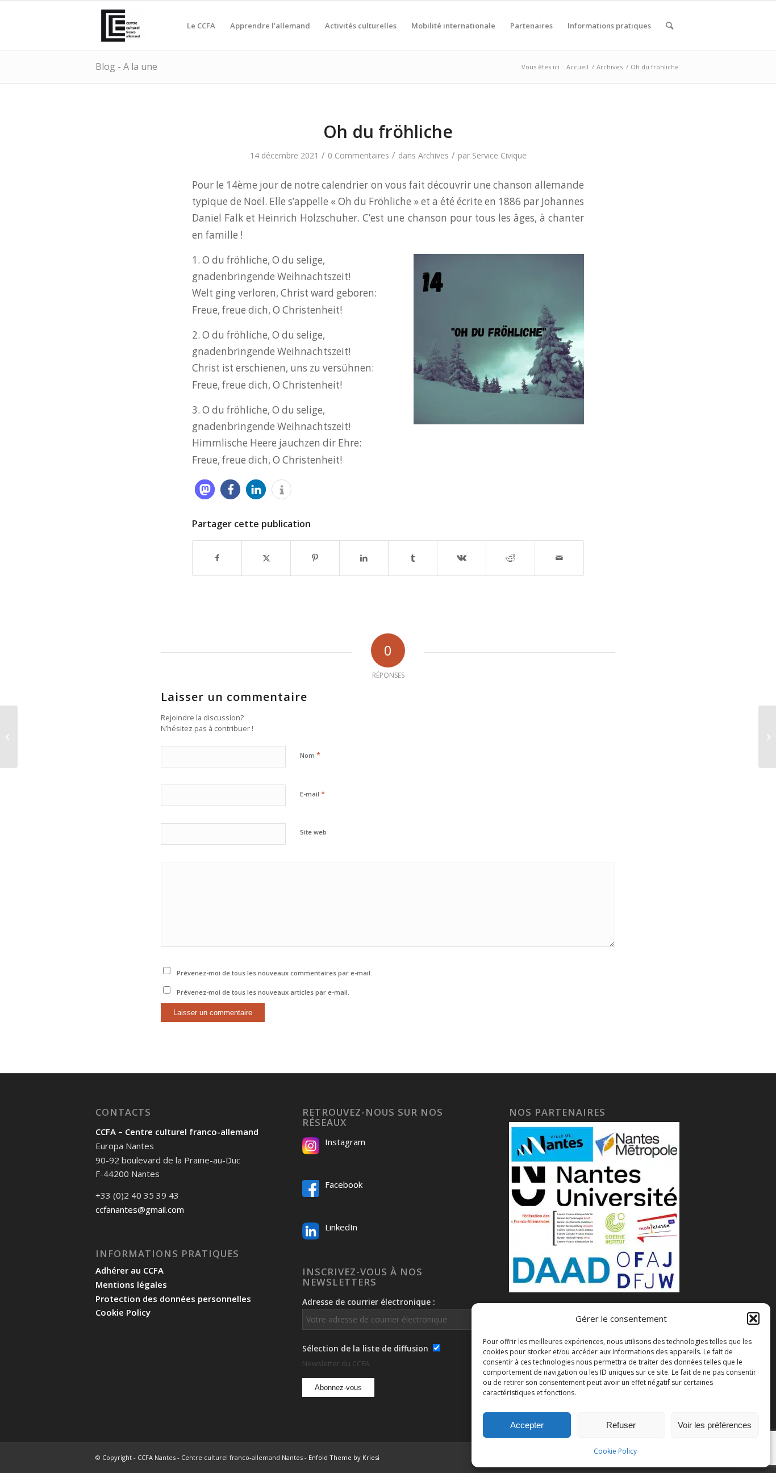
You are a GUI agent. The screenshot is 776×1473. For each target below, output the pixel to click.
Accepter (527, 1425)
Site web (313, 832)
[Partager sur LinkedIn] (364, 558)
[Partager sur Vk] (461, 558)
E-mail (312, 793)
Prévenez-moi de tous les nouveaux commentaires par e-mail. (274, 973)
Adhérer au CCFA (129, 1270)
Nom (310, 755)
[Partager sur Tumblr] (413, 558)
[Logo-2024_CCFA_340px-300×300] (120, 26)
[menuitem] (201, 26)
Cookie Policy (615, 1451)
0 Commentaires (358, 155)
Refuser (621, 1425)
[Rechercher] (669, 26)
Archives (433, 155)
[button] (753, 1318)
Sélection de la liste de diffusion (365, 1348)
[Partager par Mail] (559, 558)
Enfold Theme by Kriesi (343, 1457)
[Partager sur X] (266, 558)
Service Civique (499, 155)
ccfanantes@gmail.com (139, 1209)
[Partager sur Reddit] (510, 558)
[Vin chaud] (9, 737)
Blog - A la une (126, 66)
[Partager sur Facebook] (217, 558)
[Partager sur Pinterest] (315, 558)
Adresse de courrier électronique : (368, 1301)
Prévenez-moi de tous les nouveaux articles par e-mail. (263, 992)
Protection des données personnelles (173, 1298)
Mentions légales (131, 1284)
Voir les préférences (715, 1425)
